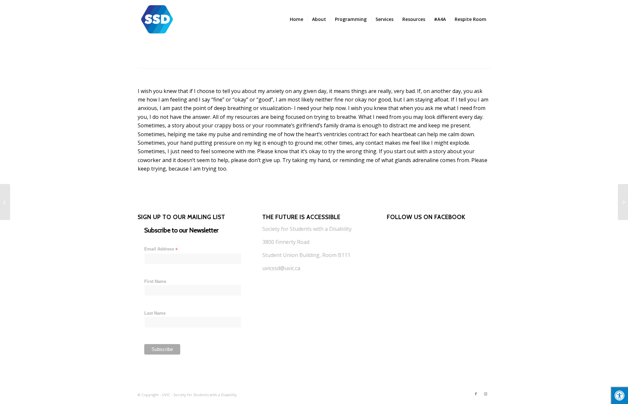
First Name (155, 281)
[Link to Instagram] (486, 394)
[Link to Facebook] (476, 394)
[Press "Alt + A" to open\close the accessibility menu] (619, 395)
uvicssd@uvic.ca (281, 268)
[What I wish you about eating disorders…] (5, 202)
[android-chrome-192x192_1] (157, 19)
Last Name (155, 313)
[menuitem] (296, 19)
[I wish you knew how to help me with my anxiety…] (623, 202)
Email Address (161, 249)
